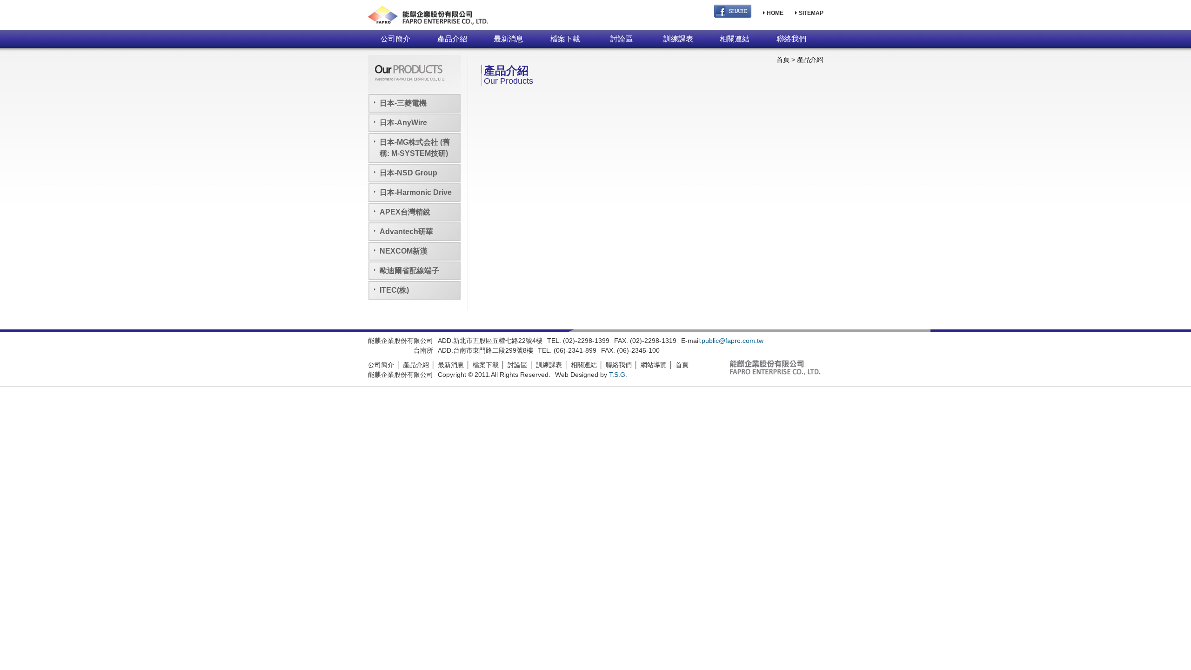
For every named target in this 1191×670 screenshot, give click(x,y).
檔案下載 (565, 39)
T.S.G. (618, 374)
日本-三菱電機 (403, 103)
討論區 (621, 39)
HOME (774, 13)
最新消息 (508, 39)
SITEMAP (810, 13)
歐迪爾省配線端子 (409, 271)
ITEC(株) (394, 290)
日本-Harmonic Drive (416, 192)
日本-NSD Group (408, 173)
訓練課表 (678, 39)
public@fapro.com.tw (732, 340)
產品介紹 (452, 39)
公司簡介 (395, 39)
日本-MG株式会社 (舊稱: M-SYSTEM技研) (415, 147)
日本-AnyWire (403, 123)
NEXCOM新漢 (404, 251)
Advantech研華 (406, 231)
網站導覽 (654, 364)
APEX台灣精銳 (405, 212)
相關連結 (734, 39)
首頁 (783, 59)
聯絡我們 (791, 39)
